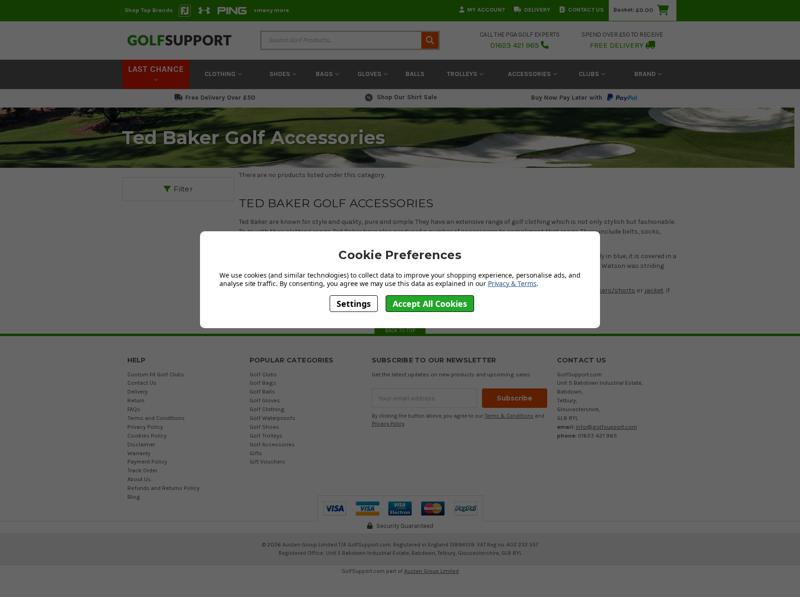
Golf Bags (263, 382)
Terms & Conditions (509, 416)
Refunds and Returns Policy (163, 487)
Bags (325, 74)
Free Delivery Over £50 (220, 98)
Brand (645, 74)
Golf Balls (262, 391)
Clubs (590, 74)
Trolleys (463, 74)
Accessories (530, 74)
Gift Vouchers (267, 461)
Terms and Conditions (156, 417)
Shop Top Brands (149, 9)
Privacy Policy (145, 426)
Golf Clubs (263, 374)
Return (135, 400)
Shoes (280, 74)
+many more (271, 9)
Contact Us (586, 9)
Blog (133, 496)
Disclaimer (141, 444)
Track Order (142, 470)
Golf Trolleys (266, 435)
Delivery (537, 9)
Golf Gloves (265, 400)
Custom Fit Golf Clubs (155, 374)
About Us (139, 479)
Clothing (221, 74)
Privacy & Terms (512, 283)
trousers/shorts (610, 290)
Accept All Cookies (430, 303)
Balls (415, 74)
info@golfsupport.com (606, 426)
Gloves (370, 74)
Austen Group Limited (431, 571)
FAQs (133, 409)
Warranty (138, 453)
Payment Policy (147, 461)
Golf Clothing (267, 409)
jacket (653, 290)
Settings (354, 303)
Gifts (256, 453)
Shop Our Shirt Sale (407, 97)
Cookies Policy (147, 435)
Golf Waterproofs (272, 417)
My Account (486, 9)
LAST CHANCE (156, 69)
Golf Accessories (272, 444)
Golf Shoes (264, 426)
